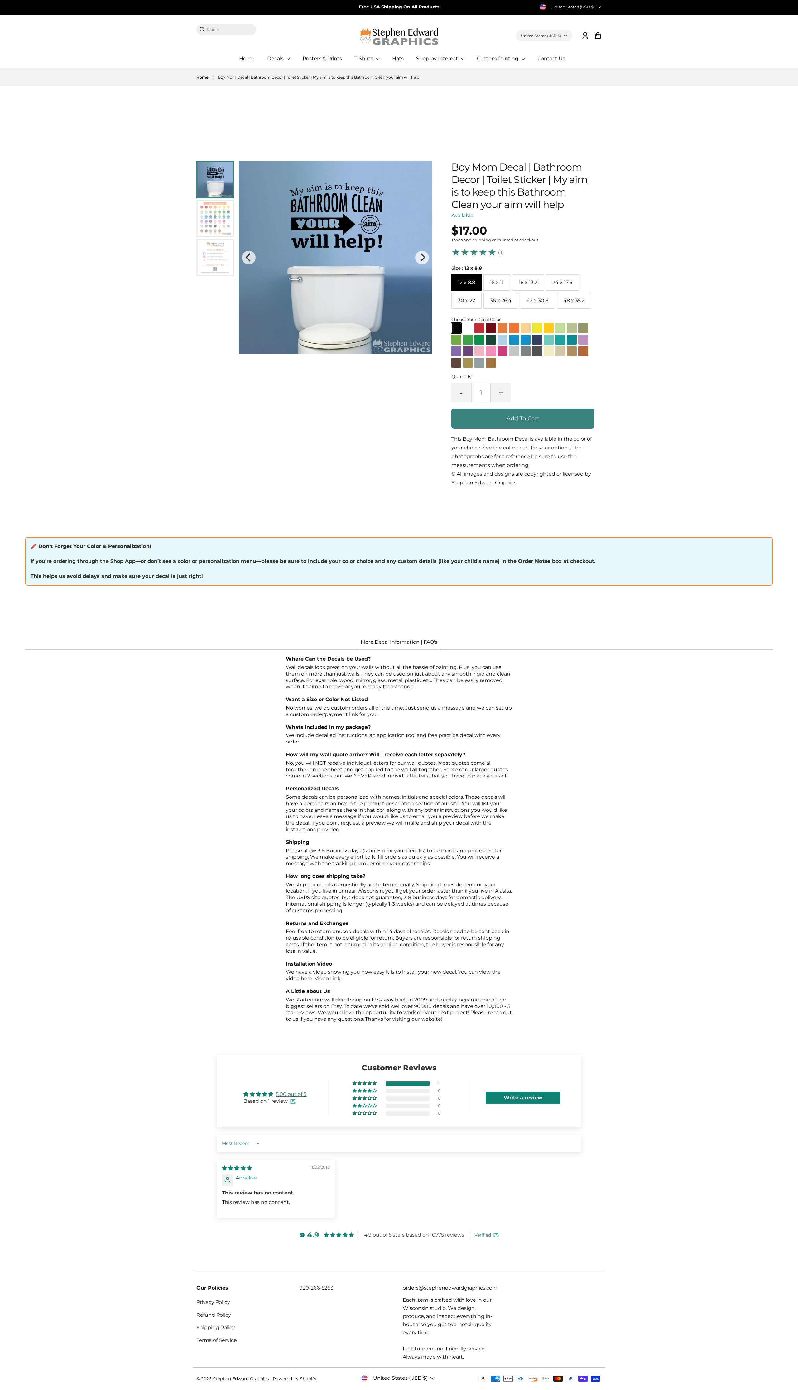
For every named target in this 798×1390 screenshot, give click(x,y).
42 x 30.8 (537, 300)
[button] (365, 1083)
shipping (482, 239)
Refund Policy (213, 1315)
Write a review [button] (523, 1098)
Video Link (328, 978)
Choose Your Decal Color (476, 319)
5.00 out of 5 (291, 1094)
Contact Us (551, 58)
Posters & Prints (322, 58)
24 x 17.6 (562, 282)
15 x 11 (497, 282)
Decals (276, 58)
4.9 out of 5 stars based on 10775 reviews (414, 1235)
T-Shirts (364, 58)
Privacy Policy (213, 1302)
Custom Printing (498, 58)
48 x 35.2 (573, 300)
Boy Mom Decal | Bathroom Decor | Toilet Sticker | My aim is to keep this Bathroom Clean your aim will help (318, 77)
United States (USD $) (573, 6)
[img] (237, 1168)
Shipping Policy (215, 1327)
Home (247, 58)
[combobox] (229, 29)
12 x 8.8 (466, 282)
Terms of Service (216, 1340)
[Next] (422, 257)
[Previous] (249, 257)
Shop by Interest (437, 58)
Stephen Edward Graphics (241, 1379)
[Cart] (598, 36)
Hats (398, 58)
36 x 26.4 (501, 300)
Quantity (461, 377)
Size (466, 268)
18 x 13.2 (528, 282)
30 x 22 (466, 300)
